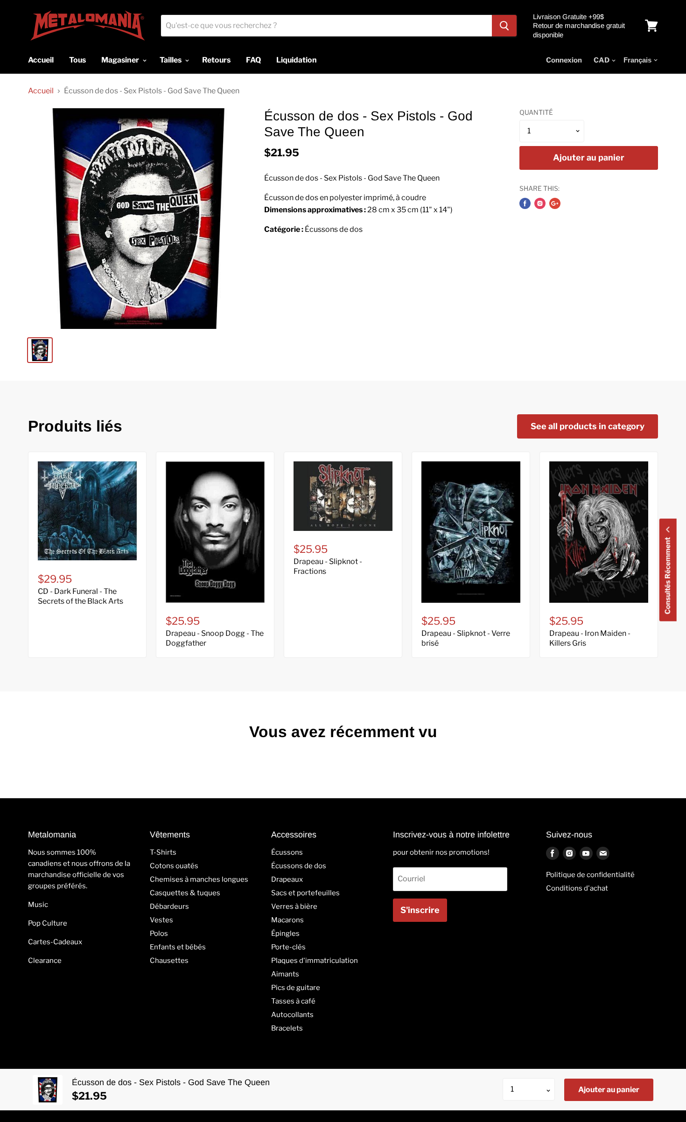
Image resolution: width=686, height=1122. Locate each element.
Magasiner (120, 60)
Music (38, 904)
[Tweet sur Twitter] (540, 203)
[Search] (504, 25)
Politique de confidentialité (590, 875)
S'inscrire (420, 910)
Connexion (564, 60)
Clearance (45, 960)
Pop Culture (47, 923)
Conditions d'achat (577, 888)
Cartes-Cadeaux (55, 942)
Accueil (41, 91)
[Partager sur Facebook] (525, 203)
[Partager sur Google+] (554, 203)
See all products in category (587, 426)
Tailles (171, 60)
